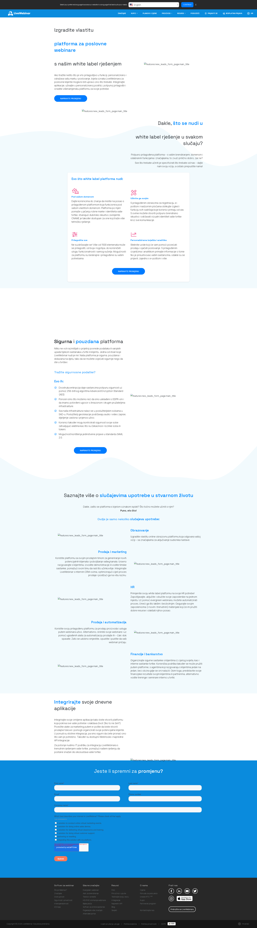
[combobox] (153, 4)
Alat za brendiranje (91, 893)
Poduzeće (195, 13)
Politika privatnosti (149, 924)
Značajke (122, 13)
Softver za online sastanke (94, 907)
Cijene (142, 890)
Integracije (116, 900)
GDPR (163, 924)
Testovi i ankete (89, 896)
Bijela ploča (87, 903)
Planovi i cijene (150, 13)
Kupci (142, 900)
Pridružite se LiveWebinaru (182, 909)
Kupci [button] (133, 13)
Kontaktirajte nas (147, 910)
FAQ (113, 890)
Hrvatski (245, 924)
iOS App (57, 907)
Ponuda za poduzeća (148, 893)
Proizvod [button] (166, 13)
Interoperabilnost (61, 903)
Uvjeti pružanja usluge (110, 924)
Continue (187, 4)
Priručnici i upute (119, 893)
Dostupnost (59, 896)
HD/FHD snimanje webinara (94, 900)
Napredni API (117, 903)
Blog (113, 907)
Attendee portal (89, 913)
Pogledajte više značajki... (93, 910)
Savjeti (114, 910)
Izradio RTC (146, 896)
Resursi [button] (180, 13)
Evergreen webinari (91, 890)
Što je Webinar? (60, 890)
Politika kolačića (130, 924)
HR (251, 13)
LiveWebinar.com (19, 13)
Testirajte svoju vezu (120, 896)
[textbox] (154, 4)
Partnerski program (148, 903)
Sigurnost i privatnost (63, 900)
